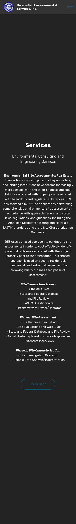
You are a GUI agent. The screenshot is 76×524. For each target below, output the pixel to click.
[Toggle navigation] (70, 6)
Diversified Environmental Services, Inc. (37, 7)
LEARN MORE (38, 384)
